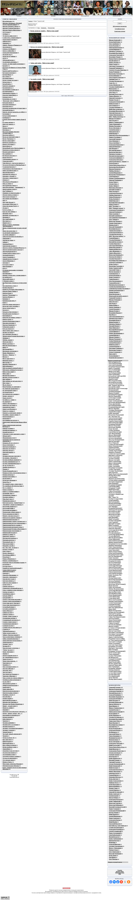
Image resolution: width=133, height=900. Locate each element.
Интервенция (7, 273)
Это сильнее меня (8, 760)
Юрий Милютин (113, 749)
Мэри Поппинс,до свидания (11, 387)
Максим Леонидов (114, 169)
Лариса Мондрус (114, 96)
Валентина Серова (115, 350)
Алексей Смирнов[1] (115, 635)
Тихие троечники (8, 652)
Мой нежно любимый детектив (12, 370)
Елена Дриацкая (114, 75)
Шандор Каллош (114, 840)
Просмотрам (51, 27)
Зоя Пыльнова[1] (114, 618)
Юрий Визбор (113, 133)
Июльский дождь (8, 279)
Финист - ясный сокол (9, 706)
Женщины (6, 217)
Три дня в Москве (8, 668)
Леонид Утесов (113, 100)
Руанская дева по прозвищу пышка (13, 562)
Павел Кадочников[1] (115, 547)
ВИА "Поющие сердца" (116, 208)
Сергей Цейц (112, 477)
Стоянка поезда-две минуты (11, 627)
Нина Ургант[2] (113, 472)
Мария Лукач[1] (113, 586)
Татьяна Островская (115, 717)
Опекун (5, 454)
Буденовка (6, 114)
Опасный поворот (8, 452)
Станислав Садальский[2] (117, 454)
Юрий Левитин (113, 814)
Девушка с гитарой (8, 176)
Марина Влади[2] (114, 393)
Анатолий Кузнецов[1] (115, 573)
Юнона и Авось (7, 762)
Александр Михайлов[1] (116, 590)
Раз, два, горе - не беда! (10, 547)
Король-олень (7, 319)
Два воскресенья (8, 172)
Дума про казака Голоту (10, 206)
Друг (4, 200)
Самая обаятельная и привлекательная (9, 570)
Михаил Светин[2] (114, 460)
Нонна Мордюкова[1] (115, 595)
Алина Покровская (115, 341)
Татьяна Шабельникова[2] (117, 480)
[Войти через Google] (125, 881)
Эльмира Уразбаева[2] (116, 471)
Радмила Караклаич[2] (116, 421)
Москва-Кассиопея (8, 375)
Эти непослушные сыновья (11, 756)
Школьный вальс (8, 743)
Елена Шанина (113, 356)
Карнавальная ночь (9, 300)
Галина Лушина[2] (114, 430)
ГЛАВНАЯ (19, 16)
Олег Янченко (113, 859)
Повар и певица (7, 489)
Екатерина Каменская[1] (116, 548)
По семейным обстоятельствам (12, 486)
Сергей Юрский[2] (114, 486)
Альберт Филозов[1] (115, 656)
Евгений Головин (114, 189)
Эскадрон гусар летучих (10, 751)
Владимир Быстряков (116, 725)
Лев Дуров (112, 303)
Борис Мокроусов (114, 758)
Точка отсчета (7, 659)
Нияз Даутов (113, 301)
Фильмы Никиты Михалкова (11, 30)
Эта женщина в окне (9, 754)
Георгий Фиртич (114, 775)
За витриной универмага (10, 233)
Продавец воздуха (8, 540)
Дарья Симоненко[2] (115, 463)
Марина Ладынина (114, 126)
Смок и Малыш (7, 610)
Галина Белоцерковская (116, 286)
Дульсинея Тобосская (9, 204)
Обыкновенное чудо (9, 438)
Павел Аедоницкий (115, 833)
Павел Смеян (113, 64)
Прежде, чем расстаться (10, 516)
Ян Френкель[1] (113, 657)
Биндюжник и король (9, 93)
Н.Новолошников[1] (115, 606)
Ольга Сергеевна (8, 445)
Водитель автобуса (9, 142)
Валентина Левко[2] (115, 427)
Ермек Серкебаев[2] (115, 461)
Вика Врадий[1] (113, 517)
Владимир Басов (114, 229)
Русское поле (7, 566)
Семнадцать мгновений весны (12, 588)
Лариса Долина (114, 62)
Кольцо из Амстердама (10, 312)
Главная (30, 21)
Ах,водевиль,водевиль (10, 62)
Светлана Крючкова (115, 245)
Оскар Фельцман (114, 784)
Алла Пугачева (114, 45)
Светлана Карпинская (116, 316)
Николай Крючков (114, 146)
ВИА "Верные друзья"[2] (116, 385)
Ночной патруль (8, 432)
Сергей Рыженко (114, 346)
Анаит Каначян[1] (114, 550)
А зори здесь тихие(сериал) (11, 38)
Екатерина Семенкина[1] (116, 632)
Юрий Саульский (114, 745)
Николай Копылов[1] (115, 567)
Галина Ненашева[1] (115, 603)
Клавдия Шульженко (115, 357)
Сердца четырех (8, 592)
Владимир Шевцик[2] (115, 485)
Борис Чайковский (114, 801)
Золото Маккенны (8, 261)
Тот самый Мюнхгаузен (10, 657)
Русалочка (6, 564)
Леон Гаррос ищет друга (10, 330)
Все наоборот (7, 154)
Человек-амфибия (8, 723)
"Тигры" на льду (8, 650)
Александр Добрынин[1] (116, 534)
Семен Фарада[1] (114, 654)
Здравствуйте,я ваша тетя (11, 253)
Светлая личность (8, 581)
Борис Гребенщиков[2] (116, 401)
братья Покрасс (114, 797)
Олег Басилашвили (115, 281)
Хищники (5, 709)
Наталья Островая (115, 257)
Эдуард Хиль (113, 184)
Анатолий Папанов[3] (115, 363)
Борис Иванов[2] (114, 413)
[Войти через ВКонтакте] (114, 881)
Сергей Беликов (114, 130)
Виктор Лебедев (114, 704)
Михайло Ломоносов (9, 364)
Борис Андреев (114, 277)
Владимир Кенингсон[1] (116, 555)
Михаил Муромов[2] (115, 435)
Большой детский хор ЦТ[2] (117, 376)
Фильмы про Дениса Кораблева (12, 704)
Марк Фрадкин (113, 723)
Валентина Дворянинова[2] (117, 402)
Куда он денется (8, 329)
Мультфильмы (7, 21)
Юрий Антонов (113, 103)
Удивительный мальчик (10, 685)
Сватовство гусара (8, 579)
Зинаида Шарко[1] (114, 670)
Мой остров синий (8, 372)
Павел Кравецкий (114, 124)
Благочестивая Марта (9, 95)
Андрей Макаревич (115, 173)
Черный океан (7, 732)
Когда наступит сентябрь (10, 306)
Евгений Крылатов (114, 693)
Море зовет (6, 373)
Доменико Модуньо (115, 777)
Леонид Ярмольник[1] (115, 679)
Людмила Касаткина (115, 318)
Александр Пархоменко (10, 52)
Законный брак (7, 244)
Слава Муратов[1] (114, 598)
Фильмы (53, 16)
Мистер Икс (6, 362)
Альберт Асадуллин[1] (116, 499)
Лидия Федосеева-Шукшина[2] (118, 474)
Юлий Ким (112, 842)
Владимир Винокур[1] (115, 508)
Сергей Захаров (114, 309)
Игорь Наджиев (114, 199)
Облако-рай (6, 436)
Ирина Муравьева (114, 197)
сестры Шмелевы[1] (115, 673)
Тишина (5, 653)
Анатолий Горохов (114, 139)
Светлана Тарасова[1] (115, 645)
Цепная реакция (7, 717)
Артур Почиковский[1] (115, 615)
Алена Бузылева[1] (115, 505)
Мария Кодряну (114, 322)
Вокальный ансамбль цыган (118, 296)
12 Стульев (6, 32)
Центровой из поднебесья (11, 715)
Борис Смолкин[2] (114, 466)
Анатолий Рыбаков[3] (115, 365)
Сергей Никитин (114, 790)
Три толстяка (7, 672)
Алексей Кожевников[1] (116, 559)
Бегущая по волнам (9, 73)
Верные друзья (7, 128)
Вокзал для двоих (8, 144)
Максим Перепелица (9, 345)
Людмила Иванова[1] (115, 545)
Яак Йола (112, 314)
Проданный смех (8, 542)
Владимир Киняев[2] (115, 424)
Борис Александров (115, 781)
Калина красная (7, 287)
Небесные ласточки (9, 405)
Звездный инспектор (9, 251)
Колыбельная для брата (10, 314)
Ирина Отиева (113, 204)
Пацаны (5, 469)
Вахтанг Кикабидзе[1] (115, 556)
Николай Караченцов (115, 47)
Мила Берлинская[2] (115, 381)
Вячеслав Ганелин (115, 803)
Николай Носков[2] (114, 436)
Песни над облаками (9, 480)
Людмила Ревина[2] (115, 452)
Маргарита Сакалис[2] (115, 455)
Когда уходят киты (8, 308)
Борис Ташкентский (115, 268)
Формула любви (8, 708)
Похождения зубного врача (11, 512)
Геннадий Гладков (114, 298)
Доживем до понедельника (11, 193)
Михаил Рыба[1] (114, 626)
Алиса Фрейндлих (114, 85)
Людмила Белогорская (116, 285)
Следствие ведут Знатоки (11, 603)
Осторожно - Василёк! (9, 458)
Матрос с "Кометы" (9, 355)
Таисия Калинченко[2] (115, 418)
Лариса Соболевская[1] (116, 637)
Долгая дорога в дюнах (10, 195)
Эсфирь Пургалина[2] (115, 450)
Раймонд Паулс (114, 782)
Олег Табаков (113, 219)
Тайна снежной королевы (10, 639)
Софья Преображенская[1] (117, 617)
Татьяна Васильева (115, 234)
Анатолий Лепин (114, 734)
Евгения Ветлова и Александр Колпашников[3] (118, 389)
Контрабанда (7, 315)
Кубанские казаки (8, 327)
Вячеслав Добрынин (115, 805)
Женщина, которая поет (10, 215)
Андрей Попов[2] (114, 447)
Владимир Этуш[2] (114, 488)
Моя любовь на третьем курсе (12, 381)
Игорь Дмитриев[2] (114, 404)
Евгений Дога (113, 726)
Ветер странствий (8, 140)
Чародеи (5, 721)
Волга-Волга (6, 146)
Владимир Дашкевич (115, 697)
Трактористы (7, 663)
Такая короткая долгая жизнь (12, 640)
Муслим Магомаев (115, 150)
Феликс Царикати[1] (115, 663)
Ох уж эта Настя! (8, 465)
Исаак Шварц (113, 713)
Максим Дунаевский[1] (116, 537)
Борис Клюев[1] (113, 558)
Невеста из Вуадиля (9, 409)
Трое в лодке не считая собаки (12, 678)
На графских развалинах (10, 388)
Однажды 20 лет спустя (10, 443)
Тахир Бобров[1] (114, 500)
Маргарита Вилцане (115, 187)
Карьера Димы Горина (9, 291)
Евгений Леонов (114, 326)
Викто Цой (112, 354)
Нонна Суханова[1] (114, 643)
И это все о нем (7, 264)
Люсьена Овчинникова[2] (116, 440)
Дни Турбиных (7, 191)
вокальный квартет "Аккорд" (118, 161)
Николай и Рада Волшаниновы (118, 135)
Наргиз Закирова (114, 307)
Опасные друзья (8, 450)
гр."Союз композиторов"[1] (117, 640)
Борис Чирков (113, 186)
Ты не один (6, 681)
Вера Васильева (114, 294)
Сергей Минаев (113, 331)
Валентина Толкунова (116, 74)
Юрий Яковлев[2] (114, 489)
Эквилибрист (7, 749)
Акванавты (6, 43)
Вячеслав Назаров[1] (115, 600)
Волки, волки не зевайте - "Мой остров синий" (44, 31)
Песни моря (6, 478)
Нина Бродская (114, 131)
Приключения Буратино (10, 519)
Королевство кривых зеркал (11, 317)
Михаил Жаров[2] (114, 408)
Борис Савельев (114, 794)
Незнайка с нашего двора (10, 415)
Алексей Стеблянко (115, 262)
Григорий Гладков (114, 762)
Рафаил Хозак (113, 850)
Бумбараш (6, 117)
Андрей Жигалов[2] (115, 412)
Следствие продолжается (11, 605)
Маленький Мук (7, 349)
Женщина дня (7, 213)
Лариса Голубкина (114, 137)
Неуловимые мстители (10, 420)
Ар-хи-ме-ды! (7, 54)
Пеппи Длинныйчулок (9, 471)
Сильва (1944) (7, 596)
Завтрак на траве (8, 240)
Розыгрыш (6, 557)
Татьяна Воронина (114, 240)
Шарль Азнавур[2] (114, 368)
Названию (43, 27)
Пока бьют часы (8, 499)
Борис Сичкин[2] (114, 464)
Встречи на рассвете (9, 155)
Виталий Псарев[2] (114, 449)
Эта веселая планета (9, 752)
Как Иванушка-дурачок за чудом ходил (15, 283)
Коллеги (5, 310)
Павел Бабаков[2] (114, 374)
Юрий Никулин (113, 201)
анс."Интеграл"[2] (114, 416)
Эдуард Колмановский (116, 764)
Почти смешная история (10, 514)
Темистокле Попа (114, 721)
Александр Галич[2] (115, 398)
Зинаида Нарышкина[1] (116, 601)
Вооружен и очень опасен (10, 150)
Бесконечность (7, 88)
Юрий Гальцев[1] (114, 519)
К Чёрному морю (8, 281)
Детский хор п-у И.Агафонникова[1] (114, 532)
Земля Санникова (8, 257)
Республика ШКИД (8, 555)
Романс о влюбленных (10, 560)
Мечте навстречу (8, 358)
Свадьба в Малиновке (9, 575)
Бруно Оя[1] (112, 609)
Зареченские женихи (9, 246)
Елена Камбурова (114, 42)
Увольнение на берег (9, 683)
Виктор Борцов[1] (114, 502)
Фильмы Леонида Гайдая (10, 26)
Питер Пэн (6, 482)
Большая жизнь (7, 102)
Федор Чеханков (114, 272)
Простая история (8, 544)
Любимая (5, 338)
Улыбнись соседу (8, 695)
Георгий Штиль (113, 273)
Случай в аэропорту (9, 609)
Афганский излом (8, 60)
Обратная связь (119, 872)
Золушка (5, 263)
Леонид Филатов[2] (114, 475)
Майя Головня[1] (114, 525)
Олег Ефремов (113, 141)
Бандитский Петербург (10, 71)
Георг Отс (112, 83)
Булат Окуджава (114, 128)
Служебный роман (8, 607)
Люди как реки (7, 342)
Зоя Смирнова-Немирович (117, 217)
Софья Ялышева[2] (115, 491)
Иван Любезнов (114, 328)
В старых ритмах (8, 122)
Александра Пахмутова (116, 751)
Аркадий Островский (115, 792)
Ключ (4, 302)
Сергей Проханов (114, 343)
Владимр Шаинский (115, 702)
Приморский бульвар (9, 532)
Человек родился (8, 726)
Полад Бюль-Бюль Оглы (117, 165)
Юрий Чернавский (114, 766)
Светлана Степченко (115, 66)
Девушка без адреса (9, 174)
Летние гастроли (8, 332)
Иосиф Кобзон (113, 60)
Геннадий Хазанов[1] (115, 659)
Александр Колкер (115, 730)
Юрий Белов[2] (113, 379)
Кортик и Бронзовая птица (11, 321)
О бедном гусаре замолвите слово (13, 434)
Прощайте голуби (8, 546)
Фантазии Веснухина (9, 700)
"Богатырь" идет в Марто (10, 101)
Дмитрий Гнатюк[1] (114, 524)
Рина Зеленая (113, 191)
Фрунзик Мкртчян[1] (115, 592)
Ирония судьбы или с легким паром (14, 275)
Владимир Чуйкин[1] (115, 668)
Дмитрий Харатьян (115, 113)
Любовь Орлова (114, 171)
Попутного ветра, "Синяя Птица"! (13, 503)
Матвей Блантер (114, 837)
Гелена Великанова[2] (115, 384)
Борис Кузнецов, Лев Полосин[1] (115, 575)
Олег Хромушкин (114, 852)
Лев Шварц (112, 857)
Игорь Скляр (113, 264)
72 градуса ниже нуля (9, 36)
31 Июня (5, 34)
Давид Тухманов (114, 809)
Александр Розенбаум (116, 210)
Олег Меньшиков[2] (115, 433)
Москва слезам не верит (10, 377)
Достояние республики (10, 198)
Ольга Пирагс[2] (114, 443)
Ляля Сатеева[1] (114, 629)
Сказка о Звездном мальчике (12, 599)
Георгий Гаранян (114, 754)
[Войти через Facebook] (117, 881)
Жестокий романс (8, 219)
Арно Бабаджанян (114, 835)
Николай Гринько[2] (115, 528)
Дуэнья (5, 208)
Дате (38, 27)
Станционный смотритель (11, 620)
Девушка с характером (10, 178)
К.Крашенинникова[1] (115, 572)
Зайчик (5, 242)
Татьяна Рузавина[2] (115, 624)
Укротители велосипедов (10, 691)
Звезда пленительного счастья (12, 249)
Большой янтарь (8, 110)
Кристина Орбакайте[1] (116, 607)
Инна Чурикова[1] (114, 667)
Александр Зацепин (115, 691)
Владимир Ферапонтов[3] (116, 366)
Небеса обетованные (9, 403)
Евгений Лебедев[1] (115, 582)
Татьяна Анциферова (115, 87)
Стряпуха (6, 629)
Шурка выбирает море (9, 747)
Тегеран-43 (6, 646)
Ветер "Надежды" (8, 139)
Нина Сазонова (113, 214)
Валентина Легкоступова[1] (117, 584)
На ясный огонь (7, 392)
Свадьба (5, 573)
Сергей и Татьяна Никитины (117, 70)
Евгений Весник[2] (114, 387)
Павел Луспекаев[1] (115, 587)
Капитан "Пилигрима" (9, 295)
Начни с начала (7, 396)
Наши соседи (7, 398)
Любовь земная (7, 340)
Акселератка (7, 47)
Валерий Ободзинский (116, 202)
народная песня (114, 773)
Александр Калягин (115, 193)
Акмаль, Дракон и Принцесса (12, 45)
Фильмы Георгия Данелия (11, 28)
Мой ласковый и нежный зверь (12, 368)
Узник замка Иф (7, 689)
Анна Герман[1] (113, 522)
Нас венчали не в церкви (10, 394)
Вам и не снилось (8, 124)
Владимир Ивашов (115, 313)
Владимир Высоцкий (115, 53)
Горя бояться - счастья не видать (13, 163)
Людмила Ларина (114, 324)
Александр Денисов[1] (116, 530)
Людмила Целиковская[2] (116, 478)
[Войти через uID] (110, 881)
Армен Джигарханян (115, 115)
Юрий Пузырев (113, 344)
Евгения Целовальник (116, 156)
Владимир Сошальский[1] (117, 639)
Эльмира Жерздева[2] (115, 410)
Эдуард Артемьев (114, 753)
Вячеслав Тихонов (115, 221)
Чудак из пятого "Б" (9, 738)
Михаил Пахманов (114, 339)
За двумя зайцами (8, 234)
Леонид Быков (113, 292)
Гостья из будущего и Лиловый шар (14, 165)
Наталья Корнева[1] (115, 562)
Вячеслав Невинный (115, 255)
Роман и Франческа (9, 559)
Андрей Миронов (114, 49)
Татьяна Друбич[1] (114, 536)
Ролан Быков (113, 163)
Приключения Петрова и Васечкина (14, 529)
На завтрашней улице (9, 390)
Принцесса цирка (8, 534)
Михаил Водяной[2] (115, 396)
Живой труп (6, 223)
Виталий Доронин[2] (115, 405)
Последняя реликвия (9, 510)
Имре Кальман (113, 700)
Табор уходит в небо (9, 633)
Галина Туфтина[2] (114, 469)
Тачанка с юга (7, 644)
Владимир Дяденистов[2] (116, 407)
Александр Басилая (115, 769)
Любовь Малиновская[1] (116, 589)
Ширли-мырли (7, 741)
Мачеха (5, 357)
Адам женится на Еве (9, 39)
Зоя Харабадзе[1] (114, 660)
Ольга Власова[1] (114, 513)
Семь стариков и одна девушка (12, 590)
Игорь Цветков (113, 779)
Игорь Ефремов (114, 715)
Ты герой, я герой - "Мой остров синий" (42, 79)
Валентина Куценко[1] (115, 579)
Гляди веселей (7, 161)
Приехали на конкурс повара (11, 517)
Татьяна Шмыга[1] (114, 674)
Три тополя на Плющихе (10, 674)
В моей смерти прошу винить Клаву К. (14, 119)
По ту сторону (7, 488)
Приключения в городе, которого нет (14, 521)
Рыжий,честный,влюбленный (12, 568)
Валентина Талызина (115, 266)
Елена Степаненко (115, 352)
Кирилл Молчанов (114, 771)
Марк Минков (113, 706)
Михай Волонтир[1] (114, 514)
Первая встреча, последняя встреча (14, 473)
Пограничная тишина (9, 495)
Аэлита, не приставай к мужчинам (13, 64)
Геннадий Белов (114, 283)
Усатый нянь (6, 696)
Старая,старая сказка (9, 622)
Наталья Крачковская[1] (116, 569)
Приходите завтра (8, 536)
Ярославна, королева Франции (12, 764)
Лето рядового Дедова (10, 334)
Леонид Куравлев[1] (115, 578)
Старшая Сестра (8, 625)
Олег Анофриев (114, 44)
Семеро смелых (8, 586)
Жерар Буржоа (113, 739)
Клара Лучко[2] (113, 429)
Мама (4, 347)
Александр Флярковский (116, 810)
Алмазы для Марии (9, 49)
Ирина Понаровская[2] (115, 446)
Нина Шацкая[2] (113, 483)
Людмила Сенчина (115, 154)
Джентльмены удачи (9, 189)
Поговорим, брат (8, 493)
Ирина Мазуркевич (115, 247)
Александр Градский (115, 55)
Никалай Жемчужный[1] (116, 541)
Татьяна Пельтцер (114, 258)
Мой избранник (7, 366)
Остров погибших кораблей (11, 460)
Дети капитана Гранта (9, 185)
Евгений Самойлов (115, 215)
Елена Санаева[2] (114, 457)
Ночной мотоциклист (9, 430)
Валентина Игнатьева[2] (116, 415)
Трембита (6, 665)
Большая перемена (9, 104)
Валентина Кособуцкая (116, 167)
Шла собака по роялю (9, 745)
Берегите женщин (8, 86)
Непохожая (6, 418)
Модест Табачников (115, 848)
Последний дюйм (8, 508)
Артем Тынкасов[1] (114, 653)
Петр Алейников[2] (114, 370)
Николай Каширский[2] (116, 422)
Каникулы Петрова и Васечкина (12, 289)
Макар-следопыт (8, 343)
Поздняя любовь (8, 497)
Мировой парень (8, 360)
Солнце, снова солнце (9, 616)
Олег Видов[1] (113, 506)
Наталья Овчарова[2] (115, 438)
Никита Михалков (114, 253)
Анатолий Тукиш (114, 270)
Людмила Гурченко (115, 51)
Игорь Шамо (113, 855)
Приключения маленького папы (12, 527)
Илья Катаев (113, 756)
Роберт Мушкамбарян (116, 333)
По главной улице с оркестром (12, 484)
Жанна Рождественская (116, 59)
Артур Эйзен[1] (113, 677)
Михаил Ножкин (114, 337)
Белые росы (6, 82)
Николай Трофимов (115, 180)
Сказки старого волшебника (11, 601)
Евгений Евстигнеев (115, 242)
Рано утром (6, 551)
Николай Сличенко (115, 98)
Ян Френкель (113, 732)
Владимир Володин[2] (115, 394)
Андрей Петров (113, 710)
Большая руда (7, 106)
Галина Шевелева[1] (115, 671)
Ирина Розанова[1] (114, 621)
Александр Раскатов (115, 799)
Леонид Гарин (113, 788)
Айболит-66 (6, 41)
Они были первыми (9, 447)
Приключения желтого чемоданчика (14, 523)
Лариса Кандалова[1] (115, 551)
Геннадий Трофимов (115, 68)
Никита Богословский (115, 711)
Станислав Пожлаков (115, 827)
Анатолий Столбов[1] (115, 642)
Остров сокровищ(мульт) (10, 461)
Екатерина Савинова (115, 348)
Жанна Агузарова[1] (115, 492)
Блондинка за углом (9, 99)
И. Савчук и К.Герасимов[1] (117, 628)
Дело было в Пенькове (10, 182)
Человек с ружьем (8, 730)
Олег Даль (112, 92)
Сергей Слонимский (115, 831)
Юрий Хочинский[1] (114, 662)
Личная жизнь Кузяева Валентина (13, 336)
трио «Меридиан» (114, 251)
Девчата (5, 180)
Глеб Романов (113, 176)
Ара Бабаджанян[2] (115, 373)
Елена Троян (113, 182)
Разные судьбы (7, 549)
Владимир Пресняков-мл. (117, 260)
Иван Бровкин (7, 266)
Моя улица (6, 383)
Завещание (6, 238)
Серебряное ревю (8, 594)
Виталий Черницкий (115, 227)
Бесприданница (7, 91)
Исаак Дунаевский (114, 728)
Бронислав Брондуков (116, 290)
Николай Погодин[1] (115, 614)
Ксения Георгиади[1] (115, 520)
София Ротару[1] (114, 623)
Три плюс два (7, 670)
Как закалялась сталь (9, 286)
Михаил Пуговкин (114, 118)
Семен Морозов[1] (114, 596)
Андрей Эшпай (113, 796)
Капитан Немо (7, 293)
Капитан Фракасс (8, 297)
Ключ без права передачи (10, 304)
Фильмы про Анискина (10, 702)
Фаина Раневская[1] (115, 620)
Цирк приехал (7, 719)
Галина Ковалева (114, 244)
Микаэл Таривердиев (115, 122)
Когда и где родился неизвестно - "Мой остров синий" (47, 47)
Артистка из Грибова (9, 56)
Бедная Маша (7, 74)
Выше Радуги (7, 157)
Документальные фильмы (11, 766)
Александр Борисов (115, 232)
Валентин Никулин (115, 152)
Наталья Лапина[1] (114, 581)
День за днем (7, 183)
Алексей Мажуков (114, 844)
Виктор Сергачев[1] (115, 631)
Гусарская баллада (9, 167)
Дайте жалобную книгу (10, 170)
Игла (4, 268)
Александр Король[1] (115, 565)
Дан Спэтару (113, 120)
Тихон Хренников (114, 736)
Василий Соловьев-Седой (117, 807)
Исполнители (85, 16)
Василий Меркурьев (115, 329)
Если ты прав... (7, 210)
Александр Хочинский (116, 102)
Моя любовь (6, 379)
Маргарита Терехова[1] (116, 648)
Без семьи (6, 76)
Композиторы (116, 16)
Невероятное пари (8, 407)
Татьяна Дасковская (115, 81)
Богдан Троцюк (113, 812)
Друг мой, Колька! (8, 202)
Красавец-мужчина (8, 323)
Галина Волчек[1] (114, 516)
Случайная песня (120, 28)
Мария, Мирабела (8, 353)
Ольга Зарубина (114, 143)
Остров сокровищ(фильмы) (11, 463)
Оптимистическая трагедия (11, 456)
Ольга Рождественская (116, 77)
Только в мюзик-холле (9, 655)
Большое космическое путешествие (14, 108)
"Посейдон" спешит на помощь (12, 504)
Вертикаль (6, 130)
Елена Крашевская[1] (115, 570)
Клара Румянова (114, 72)
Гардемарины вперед (9, 159)
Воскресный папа (8, 152)
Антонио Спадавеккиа (116, 846)
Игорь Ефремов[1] (114, 539)
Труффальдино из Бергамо (11, 680)
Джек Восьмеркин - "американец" (13, 187)
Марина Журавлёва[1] (115, 542)
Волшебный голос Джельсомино (13, 148)
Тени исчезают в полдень (10, 648)
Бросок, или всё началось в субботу (14, 112)
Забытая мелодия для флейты (12, 236)
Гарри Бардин (113, 279)
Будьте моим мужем (9, 116)
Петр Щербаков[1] (114, 676)
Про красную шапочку (9, 538)
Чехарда (5, 736)
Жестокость (6, 221)
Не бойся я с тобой (8, 400)
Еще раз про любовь (9, 211)
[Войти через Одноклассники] (128, 881)
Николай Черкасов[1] (115, 665)
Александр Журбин (115, 698)
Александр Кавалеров (116, 145)
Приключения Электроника (11, 531)
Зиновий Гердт (113, 79)
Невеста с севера (8, 411)
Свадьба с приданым (9, 577)
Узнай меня (6, 687)
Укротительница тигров (10, 693)
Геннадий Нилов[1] (114, 604)
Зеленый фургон (8, 255)
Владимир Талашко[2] (115, 468)
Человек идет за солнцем (10, 724)
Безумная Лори (7, 78)
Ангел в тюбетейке (8, 51)
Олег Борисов (113, 105)
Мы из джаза (6, 385)
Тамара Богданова (115, 230)
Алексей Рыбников (115, 695)
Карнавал (6, 299)
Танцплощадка (7, 642)
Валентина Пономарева (116, 174)
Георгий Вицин (113, 238)
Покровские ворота (8, 501)
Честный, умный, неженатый (11, 734)
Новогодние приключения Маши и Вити (15, 422)
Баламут (5, 66)
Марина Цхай (113, 225)
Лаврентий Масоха (115, 249)
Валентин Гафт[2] (114, 399)
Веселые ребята (8, 135)
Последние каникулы (9, 506)
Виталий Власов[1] (114, 511)
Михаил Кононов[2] (114, 426)
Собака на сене (7, 612)
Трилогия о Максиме (9, 676)
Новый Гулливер (8, 428)
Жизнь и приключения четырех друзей (14, 228)
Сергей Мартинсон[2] (115, 432)
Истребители (7, 277)
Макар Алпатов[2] (114, 371)
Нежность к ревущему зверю (11, 413)
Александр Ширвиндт (116, 158)
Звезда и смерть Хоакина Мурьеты (13, 248)
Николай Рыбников (115, 212)
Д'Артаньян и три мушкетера (11, 168)
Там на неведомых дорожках (12, 637)
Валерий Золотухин (115, 94)
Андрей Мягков (113, 335)
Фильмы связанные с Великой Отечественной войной (12, 24)
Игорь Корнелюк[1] (114, 564)
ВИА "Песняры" (114, 206)
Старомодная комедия (10, 624)
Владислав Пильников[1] (116, 612)
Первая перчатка (8, 475)
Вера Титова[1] (113, 649)
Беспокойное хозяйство (10, 89)
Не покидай (6, 401)
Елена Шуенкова (114, 275)
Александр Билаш (114, 820)
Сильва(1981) (7, 597)
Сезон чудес (6, 584)
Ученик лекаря (7, 698)
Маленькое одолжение (10, 351)
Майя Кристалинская (115, 109)
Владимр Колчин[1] (115, 561)
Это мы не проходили (9, 758)
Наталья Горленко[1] (115, 527)
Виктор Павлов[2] (114, 441)
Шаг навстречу (7, 739)
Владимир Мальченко (116, 111)
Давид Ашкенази (114, 818)
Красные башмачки (9, 325)
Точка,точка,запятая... (9, 661)
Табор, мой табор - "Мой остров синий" (42, 63)
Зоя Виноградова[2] (115, 391)
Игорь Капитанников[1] (116, 553)
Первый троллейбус (9, 476)
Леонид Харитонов (115, 223)
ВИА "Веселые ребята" (116, 236)
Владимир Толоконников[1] (117, 651)
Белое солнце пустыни (10, 80)
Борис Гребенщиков (115, 838)
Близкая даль (7, 97)
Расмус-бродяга (8, 553)
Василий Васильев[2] (115, 382)
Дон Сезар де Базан (9, 196)
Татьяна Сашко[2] (114, 458)
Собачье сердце (8, 614)
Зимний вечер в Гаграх (10, 259)
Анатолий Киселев (115, 824)
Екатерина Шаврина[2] (116, 482)
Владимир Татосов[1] (115, 646)
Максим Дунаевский (115, 689)
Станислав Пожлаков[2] (116, 444)
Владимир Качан (114, 320)
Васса (4, 126)
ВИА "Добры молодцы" (116, 116)
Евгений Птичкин (114, 760)
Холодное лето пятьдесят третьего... (14, 711)
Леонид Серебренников (116, 178)
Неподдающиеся (8, 416)
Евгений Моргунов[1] (115, 593)
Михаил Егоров (113, 311)
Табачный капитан (8, 631)
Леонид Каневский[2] (115, 419)
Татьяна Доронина (114, 107)
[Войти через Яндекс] (121, 881)
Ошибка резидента (8, 467)
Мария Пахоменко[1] (115, 610)
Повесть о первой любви (10, 491)
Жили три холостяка (9, 231)
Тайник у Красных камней (10, 635)
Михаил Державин (114, 300)
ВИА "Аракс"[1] (113, 497)
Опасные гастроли (8, 448)
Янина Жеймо (113, 305)
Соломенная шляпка (9, 618)
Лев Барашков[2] (114, 377)
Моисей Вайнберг (114, 786)
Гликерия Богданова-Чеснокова (119, 288)
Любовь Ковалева (114, 195)
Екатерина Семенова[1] (116, 634)
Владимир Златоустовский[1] (118, 544)
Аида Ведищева (114, 90)
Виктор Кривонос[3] (115, 362)
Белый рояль (7, 84)
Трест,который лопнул (9, 667)
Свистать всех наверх (9, 582)
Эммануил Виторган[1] (116, 510)
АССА (4, 58)
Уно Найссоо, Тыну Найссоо (117, 825)
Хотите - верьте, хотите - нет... (12, 713)
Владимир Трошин (115, 57)
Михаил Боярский (114, 40)
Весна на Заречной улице (10, 137)
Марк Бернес (113, 88)
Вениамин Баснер (114, 738)
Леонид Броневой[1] (115, 503)
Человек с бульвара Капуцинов (12, 728)
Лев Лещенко (113, 148)
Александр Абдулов (115, 159)
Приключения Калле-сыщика (12, 525)
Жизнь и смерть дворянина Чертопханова (11, 225)
